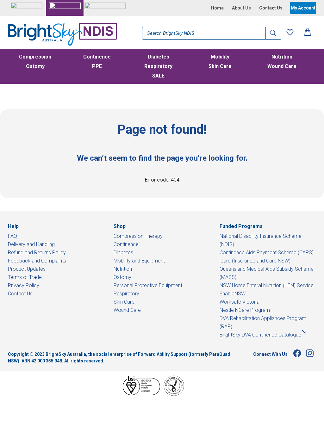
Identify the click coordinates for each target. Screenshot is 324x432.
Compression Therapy (138, 236)
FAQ (12, 236)
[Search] (273, 33)
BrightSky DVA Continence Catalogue (260, 335)
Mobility (220, 57)
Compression (35, 57)
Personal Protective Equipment (148, 285)
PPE (97, 66)
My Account (303, 7)
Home (217, 8)
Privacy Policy (23, 285)
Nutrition (281, 57)
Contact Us (271, 8)
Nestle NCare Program (245, 310)
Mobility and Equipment (139, 261)
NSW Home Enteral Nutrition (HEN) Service (267, 285)
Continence (97, 57)
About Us (241, 8)
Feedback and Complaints (37, 261)
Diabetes (158, 57)
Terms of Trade (25, 277)
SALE (158, 76)
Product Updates (27, 269)
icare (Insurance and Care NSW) (255, 261)
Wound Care (281, 66)
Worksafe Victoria (239, 302)
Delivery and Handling (31, 244)
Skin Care (220, 66)
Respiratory (158, 66)
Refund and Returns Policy (37, 253)
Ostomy (35, 66)
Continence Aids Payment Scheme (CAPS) (267, 253)
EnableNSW (233, 294)
